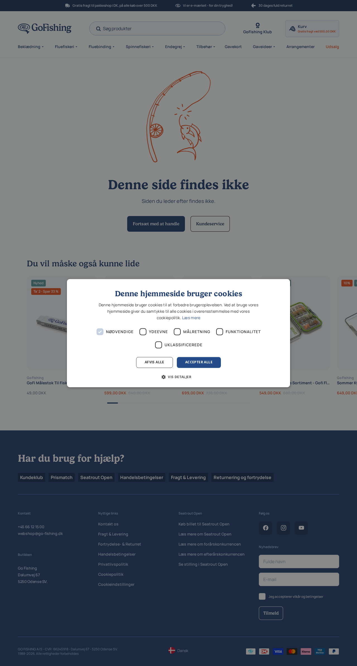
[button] (178, 376)
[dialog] (178, 333)
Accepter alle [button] (199, 362)
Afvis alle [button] (154, 362)
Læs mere (191, 318)
